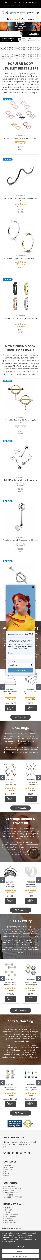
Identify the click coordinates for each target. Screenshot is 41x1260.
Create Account (10, 1216)
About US (7, 1166)
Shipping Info (9, 1191)
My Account (8, 1218)
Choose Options (22, 119)
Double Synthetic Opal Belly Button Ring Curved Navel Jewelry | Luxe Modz (31, 1088)
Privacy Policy (9, 1187)
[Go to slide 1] (2, 687)
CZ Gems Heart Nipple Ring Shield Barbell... (20, 138)
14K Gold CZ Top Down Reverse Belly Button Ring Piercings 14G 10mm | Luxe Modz (10, 1088)
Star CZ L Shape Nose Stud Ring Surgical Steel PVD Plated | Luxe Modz (10, 783)
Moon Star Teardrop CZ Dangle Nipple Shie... (20, 421)
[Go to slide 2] (38, 687)
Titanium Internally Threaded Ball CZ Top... (20, 540)
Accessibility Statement (13, 1197)
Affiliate (7, 1174)
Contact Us (8, 1195)
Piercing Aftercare (11, 1214)
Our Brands (8, 1168)
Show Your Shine (10, 1222)
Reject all (20, 1251)
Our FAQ (7, 1212)
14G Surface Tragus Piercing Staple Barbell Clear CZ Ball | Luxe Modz (31, 692)
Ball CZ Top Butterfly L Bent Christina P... (20, 480)
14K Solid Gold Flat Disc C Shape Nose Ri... (20, 258)
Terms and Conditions (12, 1189)
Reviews (7, 1208)
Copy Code (29, 5)
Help (5, 1172)
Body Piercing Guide (11, 1220)
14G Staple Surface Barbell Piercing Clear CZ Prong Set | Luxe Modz (10, 692)
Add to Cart (22, 401)
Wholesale (8, 1170)
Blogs (6, 1176)
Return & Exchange (11, 1193)
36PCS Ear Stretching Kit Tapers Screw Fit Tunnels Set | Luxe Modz (10, 885)
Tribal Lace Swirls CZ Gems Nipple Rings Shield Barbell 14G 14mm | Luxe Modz (31, 983)
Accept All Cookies (20, 1256)
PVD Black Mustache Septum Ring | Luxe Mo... (20, 199)
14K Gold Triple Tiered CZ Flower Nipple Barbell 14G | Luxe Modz (10, 983)
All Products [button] (20, 717)
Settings (20, 1246)
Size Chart (8, 1210)
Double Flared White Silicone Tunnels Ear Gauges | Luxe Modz (31, 885)
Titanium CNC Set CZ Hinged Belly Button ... (20, 319)
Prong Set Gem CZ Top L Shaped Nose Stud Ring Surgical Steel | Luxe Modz (31, 783)
